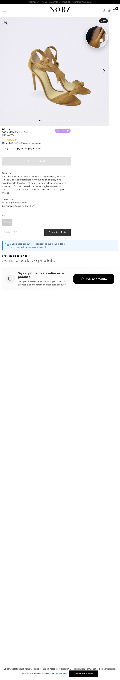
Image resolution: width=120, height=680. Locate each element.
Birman (7, 129)
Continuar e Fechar (83, 673)
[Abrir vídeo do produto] (97, 37)
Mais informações (58, 673)
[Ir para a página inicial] (60, 10)
